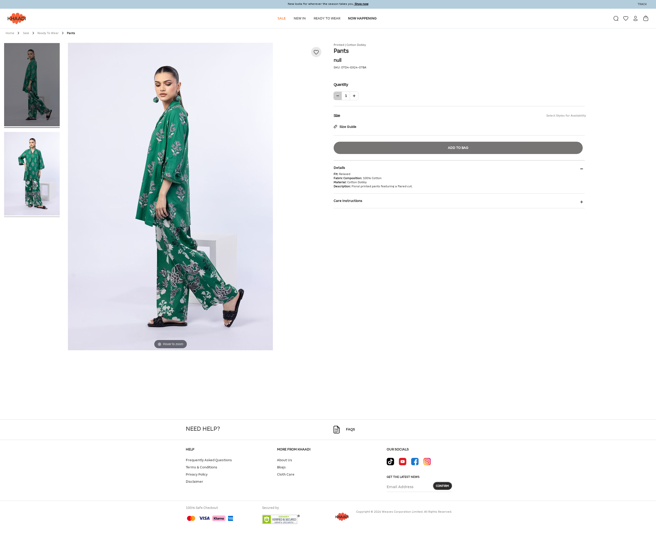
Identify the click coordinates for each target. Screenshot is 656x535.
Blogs (281, 467)
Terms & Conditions (201, 467)
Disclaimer (194, 481)
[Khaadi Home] (15, 18)
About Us (284, 460)
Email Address (400, 487)
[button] (282, 18)
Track (642, 4)
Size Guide (347, 127)
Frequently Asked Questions (209, 460)
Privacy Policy (197, 474)
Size (459, 116)
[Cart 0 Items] (646, 18)
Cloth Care (285, 474)
